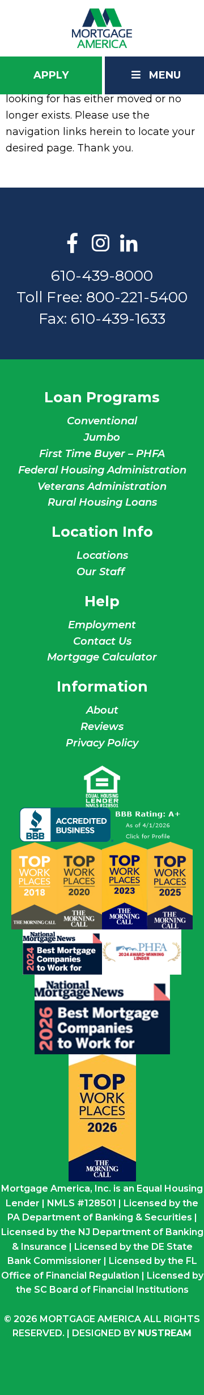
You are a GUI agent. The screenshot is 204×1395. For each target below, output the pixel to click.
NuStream (165, 1333)
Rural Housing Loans (102, 502)
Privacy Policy (102, 743)
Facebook (72, 244)
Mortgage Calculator (102, 657)
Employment (102, 625)
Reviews (102, 726)
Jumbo (102, 437)
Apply (51, 75)
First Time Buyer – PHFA (102, 453)
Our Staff (102, 572)
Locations (102, 555)
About (102, 710)
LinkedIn (129, 244)
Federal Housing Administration (102, 470)
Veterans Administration (102, 486)
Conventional (102, 421)
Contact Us (102, 641)
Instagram (101, 244)
